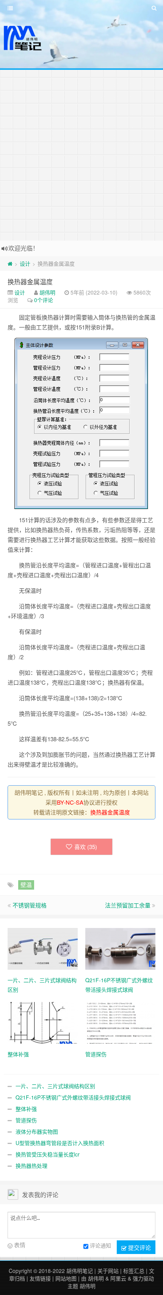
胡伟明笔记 (79, 1271)
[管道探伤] (120, 1022)
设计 (25, 263)
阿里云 (118, 1278)
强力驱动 (143, 1278)
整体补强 (26, 1108)
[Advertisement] (81, 155)
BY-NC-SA (70, 802)
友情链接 (40, 1278)
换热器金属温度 (30, 281)
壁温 (26, 885)
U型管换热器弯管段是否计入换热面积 (60, 1143)
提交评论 (139, 1247)
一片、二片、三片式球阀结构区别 (55, 1086)
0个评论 (43, 300)
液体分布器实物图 (37, 1131)
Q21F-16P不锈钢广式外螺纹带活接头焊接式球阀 (73, 1097)
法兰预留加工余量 (127, 905)
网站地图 (66, 1278)
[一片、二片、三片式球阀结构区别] (43, 948)
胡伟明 (47, 292)
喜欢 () (85, 847)
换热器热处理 (31, 1165)
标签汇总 (133, 1271)
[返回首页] (10, 263)
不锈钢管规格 (30, 905)
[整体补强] (43, 1022)
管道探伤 (26, 1120)
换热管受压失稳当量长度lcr (48, 1154)
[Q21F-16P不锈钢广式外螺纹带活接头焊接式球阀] (120, 948)
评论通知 (100, 1245)
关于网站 (108, 1271)
